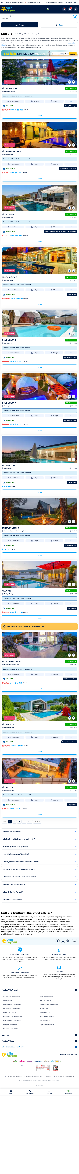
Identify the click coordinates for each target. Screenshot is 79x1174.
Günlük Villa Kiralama (9, 1012)
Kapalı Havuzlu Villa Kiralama (12, 1004)
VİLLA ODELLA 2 (9, 724)
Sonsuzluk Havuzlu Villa (47, 1016)
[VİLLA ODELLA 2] (39, 708)
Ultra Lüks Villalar (45, 1020)
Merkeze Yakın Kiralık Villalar (12, 1020)
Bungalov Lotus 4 (10, 528)
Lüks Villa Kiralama (45, 1000)
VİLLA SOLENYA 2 (9, 277)
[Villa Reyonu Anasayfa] (10, 1054)
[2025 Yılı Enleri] (54, 9)
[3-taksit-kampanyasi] (39, 53)
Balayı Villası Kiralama (46, 996)
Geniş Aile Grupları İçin (10, 1024)
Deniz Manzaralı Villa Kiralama (49, 1004)
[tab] (39, 990)
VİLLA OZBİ (7, 591)
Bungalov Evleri (44, 1008)
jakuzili (3, 45)
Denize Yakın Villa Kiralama (11, 1008)
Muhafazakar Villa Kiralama (11, 996)
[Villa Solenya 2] (39, 260)
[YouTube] (63, 941)
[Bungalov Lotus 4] (39, 511)
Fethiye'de (71, 43)
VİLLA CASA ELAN (9, 88)
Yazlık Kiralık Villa (45, 1012)
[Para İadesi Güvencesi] (39, 626)
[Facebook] (58, 941)
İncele (39, 116)
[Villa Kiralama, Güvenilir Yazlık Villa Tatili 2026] (12, 941)
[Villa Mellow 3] (39, 449)
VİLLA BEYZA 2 (8, 787)
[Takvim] (69, 82)
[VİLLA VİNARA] (39, 198)
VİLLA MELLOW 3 (9, 465)
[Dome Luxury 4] (39, 323)
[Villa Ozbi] (39, 574)
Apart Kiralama (7, 1000)
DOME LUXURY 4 (9, 340)
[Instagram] (68, 941)
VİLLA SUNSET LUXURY (11, 661)
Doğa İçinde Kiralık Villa (47, 1024)
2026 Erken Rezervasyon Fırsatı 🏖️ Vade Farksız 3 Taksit (22, 2)
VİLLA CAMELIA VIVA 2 (11, 151)
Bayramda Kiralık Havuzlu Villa (12, 1016)
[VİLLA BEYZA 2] (39, 771)
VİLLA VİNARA (8, 214)
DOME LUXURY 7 (9, 403)
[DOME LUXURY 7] (39, 386)
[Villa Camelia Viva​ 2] (39, 135)
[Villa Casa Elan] (39, 72)
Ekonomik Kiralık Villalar (10, 1029)
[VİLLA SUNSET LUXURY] (39, 645)
